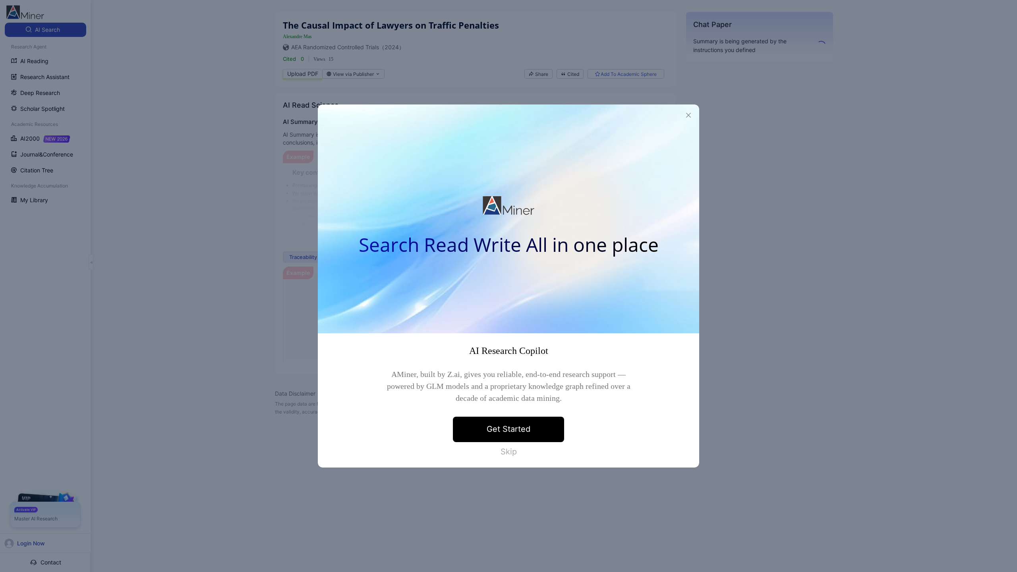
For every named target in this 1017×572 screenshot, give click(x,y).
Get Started (508, 429)
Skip (509, 451)
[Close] (688, 115)
